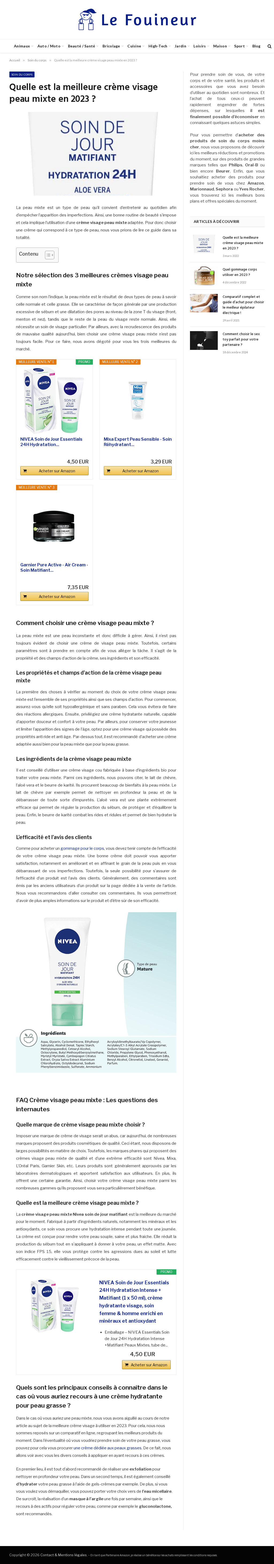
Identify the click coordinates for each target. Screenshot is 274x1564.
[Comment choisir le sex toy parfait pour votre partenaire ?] (204, 340)
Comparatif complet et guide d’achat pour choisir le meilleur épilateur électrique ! (243, 305)
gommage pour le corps (82, 848)
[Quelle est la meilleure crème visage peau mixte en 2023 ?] (204, 244)
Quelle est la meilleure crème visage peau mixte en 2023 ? (243, 243)
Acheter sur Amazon (57, 471)
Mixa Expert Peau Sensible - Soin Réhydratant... (138, 442)
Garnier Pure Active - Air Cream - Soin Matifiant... (54, 567)
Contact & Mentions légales (63, 1555)
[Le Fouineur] (137, 20)
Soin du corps (22, 74)
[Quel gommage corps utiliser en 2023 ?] (204, 276)
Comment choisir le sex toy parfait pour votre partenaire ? (241, 340)
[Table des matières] (49, 255)
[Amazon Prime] (81, 453)
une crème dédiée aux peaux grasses (108, 1448)
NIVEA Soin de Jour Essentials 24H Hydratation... (51, 442)
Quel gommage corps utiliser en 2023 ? (240, 272)
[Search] (269, 46)
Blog (256, 46)
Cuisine (134, 46)
